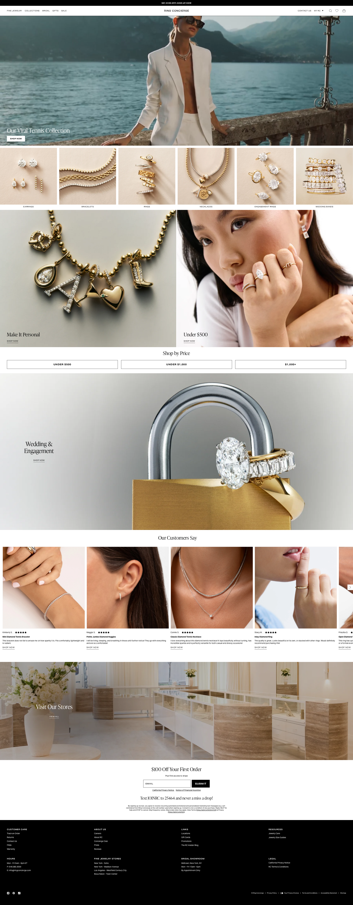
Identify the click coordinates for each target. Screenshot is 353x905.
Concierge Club (101, 841)
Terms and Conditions (309, 893)
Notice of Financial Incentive (188, 790)
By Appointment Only (190, 870)
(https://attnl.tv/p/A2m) (176, 812)
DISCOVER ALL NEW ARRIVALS (176, 3)
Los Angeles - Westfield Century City (110, 870)
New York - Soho (101, 863)
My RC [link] (317, 11)
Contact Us (12, 841)
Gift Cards (185, 837)
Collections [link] (32, 11)
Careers (97, 833)
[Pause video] (348, 141)
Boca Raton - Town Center (105, 874)
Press (96, 845)
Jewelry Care (274, 833)
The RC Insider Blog (189, 845)
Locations (185, 833)
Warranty (11, 849)
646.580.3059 (15, 866)
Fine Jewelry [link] (14, 11)
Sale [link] (64, 11)
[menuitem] (45, 833)
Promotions (186, 841)
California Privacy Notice (163, 790)
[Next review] (350, 587)
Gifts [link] (55, 11)
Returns (10, 837)
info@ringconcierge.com (20, 870)
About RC (98, 837)
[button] (330, 10)
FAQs (9, 845)
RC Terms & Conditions (278, 866)
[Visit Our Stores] (176, 711)
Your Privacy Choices (291, 893)
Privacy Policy (272, 893)
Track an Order (13, 833)
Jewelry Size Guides (277, 837)
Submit (200, 783)
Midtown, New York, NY (191, 863)
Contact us (304, 11)
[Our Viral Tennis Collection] (176, 81)
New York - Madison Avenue (106, 866)
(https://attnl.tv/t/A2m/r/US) (206, 810)
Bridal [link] (46, 11)
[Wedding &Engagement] (176, 451)
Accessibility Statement (329, 893)
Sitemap (343, 893)
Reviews (97, 849)
